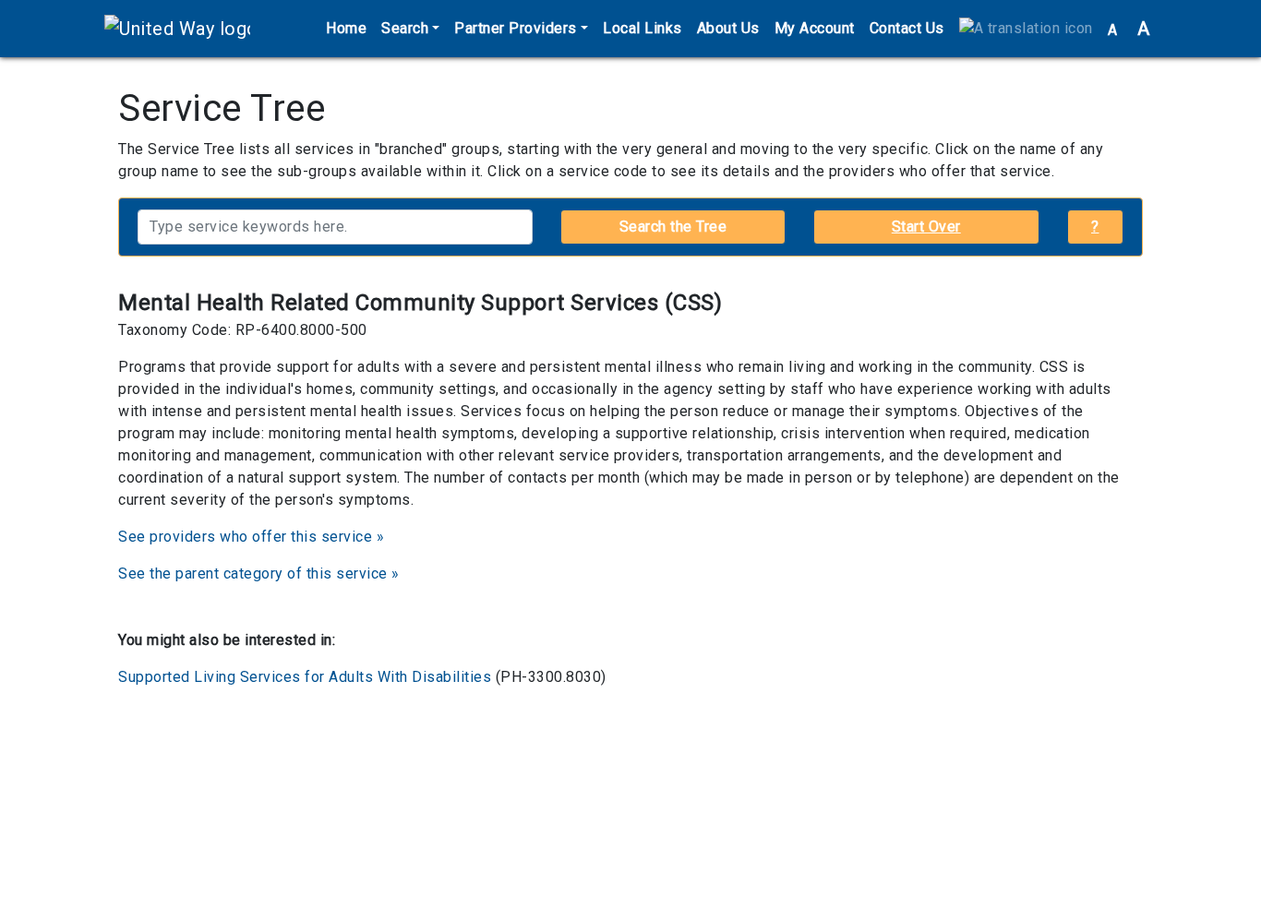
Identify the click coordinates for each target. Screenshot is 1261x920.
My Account (815, 28)
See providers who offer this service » (251, 536)
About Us (728, 28)
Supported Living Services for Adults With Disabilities (304, 677)
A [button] (1129, 29)
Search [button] (404, 28)
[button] (1026, 29)
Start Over (926, 226)
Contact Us (907, 28)
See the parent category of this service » (259, 573)
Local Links (642, 28)
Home (346, 28)
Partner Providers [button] (515, 28)
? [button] (1095, 226)
